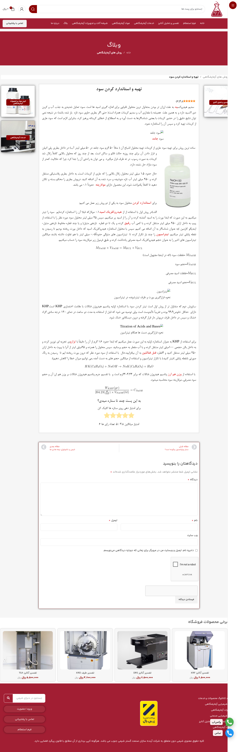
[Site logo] (217, 9)
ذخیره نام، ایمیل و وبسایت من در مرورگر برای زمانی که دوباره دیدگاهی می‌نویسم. (148, 550)
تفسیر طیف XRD (85, 673)
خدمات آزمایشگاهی (223, 727)
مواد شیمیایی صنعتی (221, 716)
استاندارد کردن (141, 203)
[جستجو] (8, 698)
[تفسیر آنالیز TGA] (28, 650)
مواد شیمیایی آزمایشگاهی (219, 704)
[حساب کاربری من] (21, 9)
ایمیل (113, 520)
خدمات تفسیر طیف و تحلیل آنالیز (216, 722)
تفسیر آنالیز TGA (28, 673)
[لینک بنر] (221, 101)
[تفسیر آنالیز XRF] (200, 650)
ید (176, 107)
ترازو (73, 342)
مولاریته (100, 185)
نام (195, 520)
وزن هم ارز (174, 374)
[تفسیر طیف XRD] (85, 650)
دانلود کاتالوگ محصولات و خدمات (215, 698)
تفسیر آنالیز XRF (200, 673)
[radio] (131, 416)
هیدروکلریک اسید (110, 212)
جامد (155, 139)
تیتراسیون (162, 234)
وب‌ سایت (192, 535)
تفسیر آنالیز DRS (142, 673)
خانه (128, 53)
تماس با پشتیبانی (14, 23)
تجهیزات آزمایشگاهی (222, 710)
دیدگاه (193, 480)
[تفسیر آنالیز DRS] (142, 650)
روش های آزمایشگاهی (109, 53)
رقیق (127, 223)
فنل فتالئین (149, 353)
